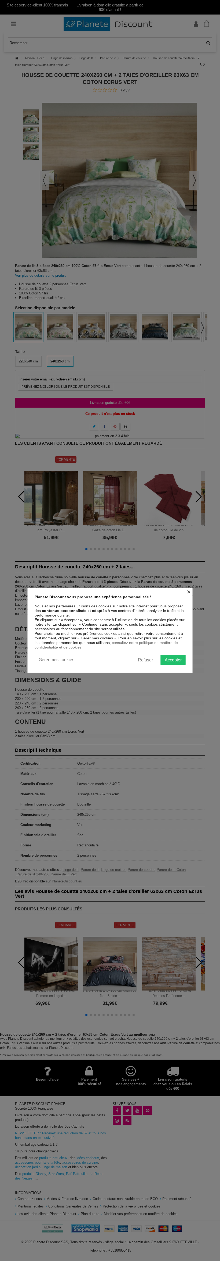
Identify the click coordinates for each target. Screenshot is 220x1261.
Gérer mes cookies (56, 659)
